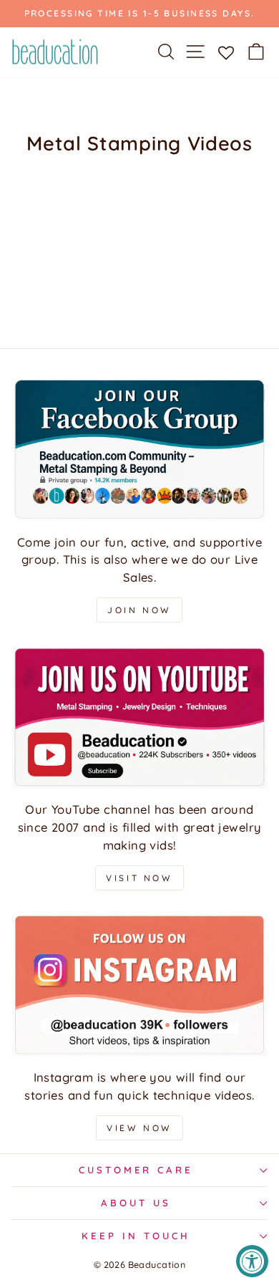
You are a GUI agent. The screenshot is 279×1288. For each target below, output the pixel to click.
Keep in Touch (136, 1235)
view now (139, 1128)
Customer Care (136, 1170)
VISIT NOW (139, 878)
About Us (136, 1202)
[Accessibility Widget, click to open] (252, 1261)
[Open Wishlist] (225, 51)
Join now (139, 610)
